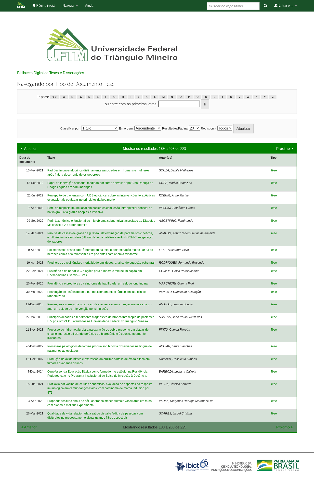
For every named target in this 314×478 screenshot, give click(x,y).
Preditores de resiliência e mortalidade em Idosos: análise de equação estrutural (101, 262)
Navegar (69, 5)
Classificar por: (70, 128)
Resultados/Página (175, 128)
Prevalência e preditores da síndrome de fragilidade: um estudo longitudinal (97, 283)
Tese (274, 170)
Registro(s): (208, 128)
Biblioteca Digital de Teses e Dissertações (50, 73)
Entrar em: (285, 5)
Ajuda (89, 5)
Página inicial (45, 5)
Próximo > (284, 148)
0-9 (54, 97)
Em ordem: (126, 128)
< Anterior (29, 148)
